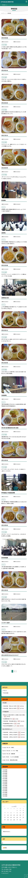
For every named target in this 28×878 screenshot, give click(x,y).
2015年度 (5, 789)
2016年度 (5, 787)
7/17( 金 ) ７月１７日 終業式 (8, 747)
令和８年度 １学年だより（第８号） (14, 734)
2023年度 (5, 775)
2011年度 (5, 796)
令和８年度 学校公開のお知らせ (14, 721)
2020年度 (5, 780)
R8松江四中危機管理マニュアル (14, 726)
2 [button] (14, 671)
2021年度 (5, 778)
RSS (6, 847)
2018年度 (5, 784)
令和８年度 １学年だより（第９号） (14, 732)
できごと (5, 690)
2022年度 (5, 777)
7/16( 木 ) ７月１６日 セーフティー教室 (10, 750)
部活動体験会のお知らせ (12, 723)
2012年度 (5, 794)
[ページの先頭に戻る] (26, 876)
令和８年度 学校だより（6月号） (14, 708)
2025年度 (5, 771)
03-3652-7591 (7, 869)
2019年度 (5, 782)
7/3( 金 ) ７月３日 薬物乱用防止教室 (9, 760)
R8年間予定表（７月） (11, 719)
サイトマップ (5, 873)
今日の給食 (6, 693)
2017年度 (5, 785)
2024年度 (5, 773)
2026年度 (5, 770)
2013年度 (5, 792)
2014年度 (5, 790)
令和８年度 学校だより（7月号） (14, 706)
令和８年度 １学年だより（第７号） (14, 737)
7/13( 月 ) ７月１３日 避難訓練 (8, 753)
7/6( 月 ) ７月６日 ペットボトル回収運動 (10, 757)
